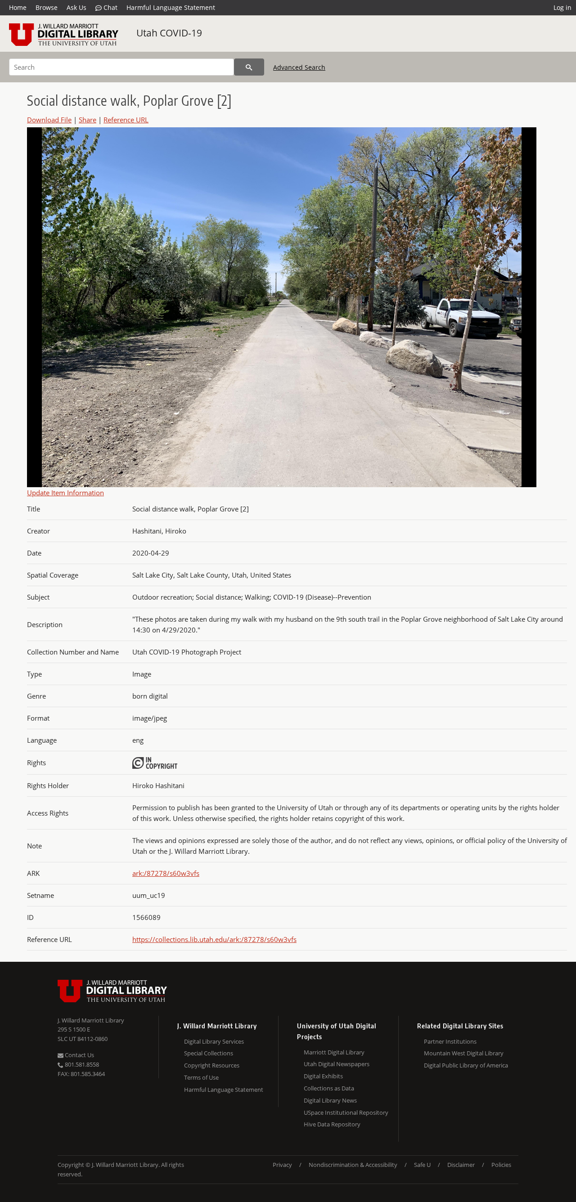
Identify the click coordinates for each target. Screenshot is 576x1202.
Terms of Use (201, 1077)
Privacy (282, 1165)
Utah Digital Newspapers (336, 1064)
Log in (563, 7)
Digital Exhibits (323, 1076)
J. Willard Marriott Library (91, 1020)
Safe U (422, 1165)
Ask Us (76, 7)
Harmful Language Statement (170, 7)
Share (87, 119)
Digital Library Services (214, 1041)
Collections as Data (329, 1088)
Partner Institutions (450, 1041)
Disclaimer (461, 1165)
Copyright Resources (211, 1065)
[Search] (249, 67)
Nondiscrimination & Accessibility (353, 1165)
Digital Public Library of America (466, 1065)
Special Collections (208, 1053)
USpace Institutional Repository (346, 1112)
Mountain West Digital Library (464, 1053)
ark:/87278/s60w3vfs (165, 873)
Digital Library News (330, 1100)
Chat (109, 7)
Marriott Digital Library (334, 1052)
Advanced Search (299, 67)
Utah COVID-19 (169, 33)
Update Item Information (65, 492)
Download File (49, 119)
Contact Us (78, 1055)
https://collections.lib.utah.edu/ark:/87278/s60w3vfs (214, 939)
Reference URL (126, 119)
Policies (501, 1165)
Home (18, 7)
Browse (47, 7)
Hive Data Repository (332, 1124)
